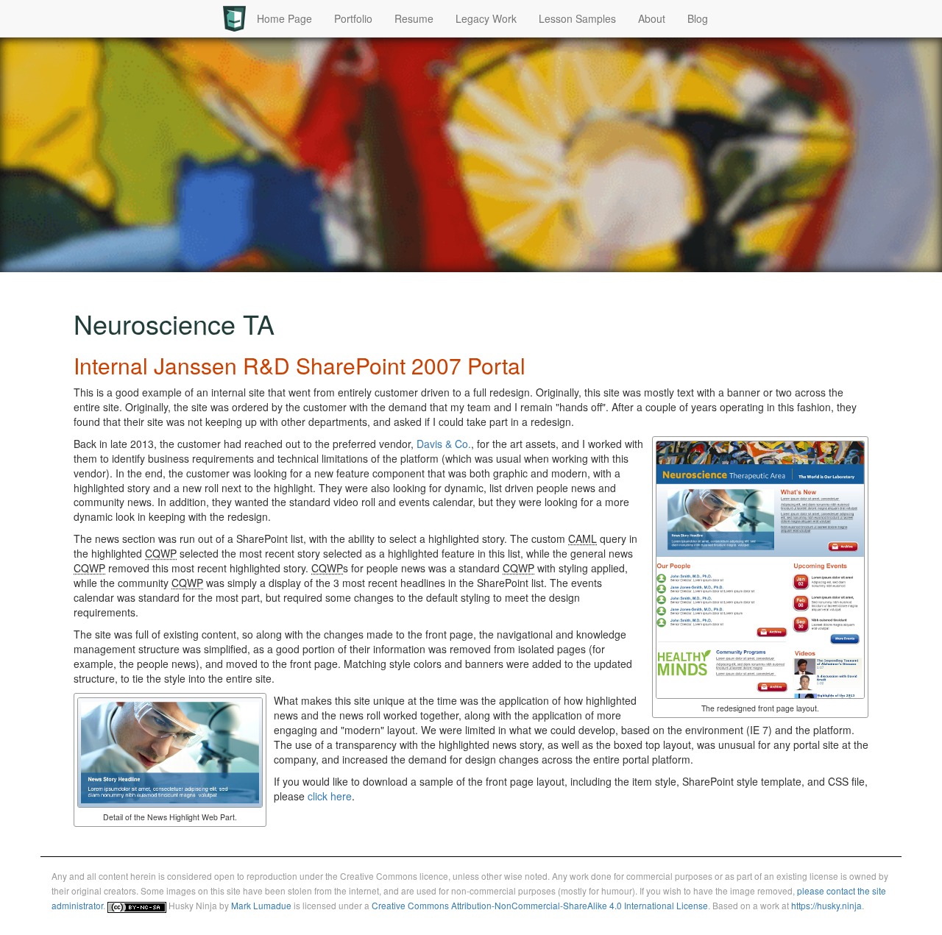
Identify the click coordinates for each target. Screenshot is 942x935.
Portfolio (353, 18)
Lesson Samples (577, 18)
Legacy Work (486, 18)
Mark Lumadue (261, 905)
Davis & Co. (444, 443)
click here (330, 796)
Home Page (284, 18)
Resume (413, 18)
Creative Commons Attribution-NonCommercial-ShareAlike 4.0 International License (540, 905)
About (651, 18)
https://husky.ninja (826, 905)
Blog (697, 18)
